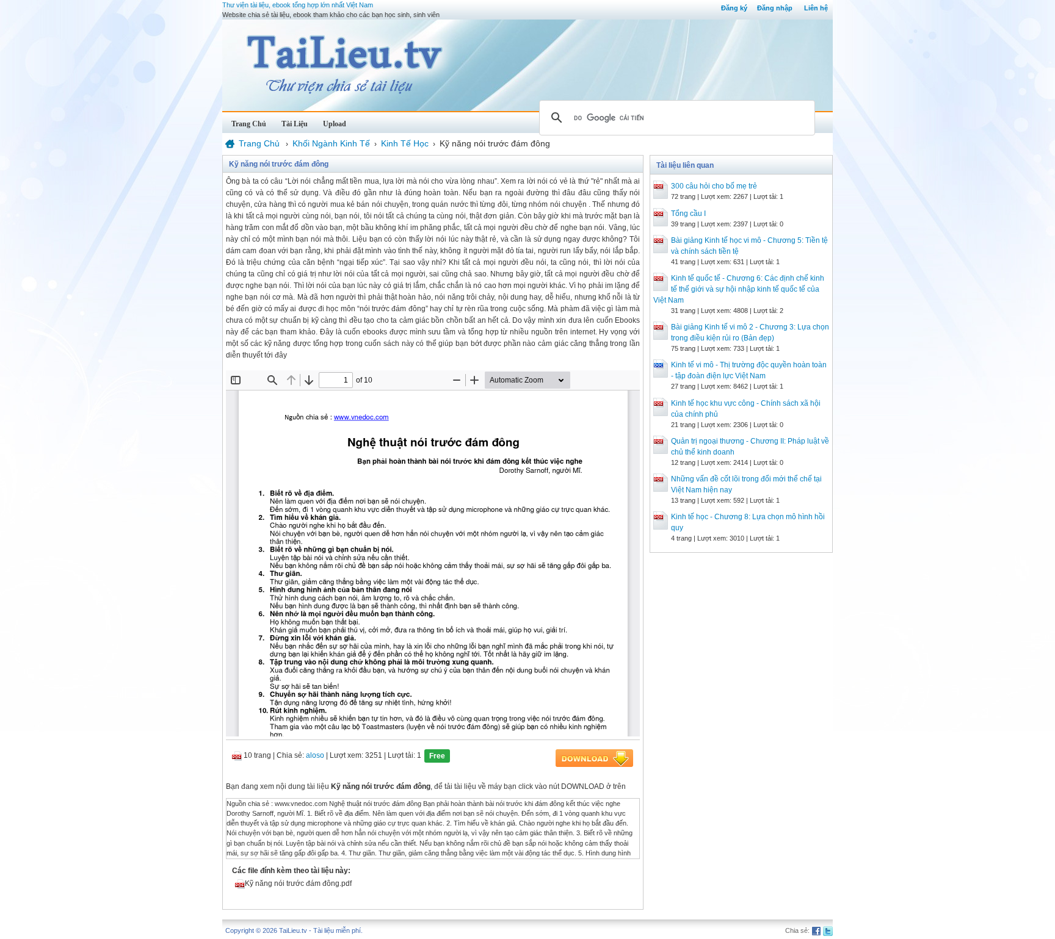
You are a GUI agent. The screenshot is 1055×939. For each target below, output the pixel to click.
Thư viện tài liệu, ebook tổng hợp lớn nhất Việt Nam (297, 5)
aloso (315, 755)
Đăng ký (734, 8)
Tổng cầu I (688, 213)
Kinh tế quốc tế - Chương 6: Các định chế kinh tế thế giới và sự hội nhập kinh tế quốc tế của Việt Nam (738, 289)
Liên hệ (816, 8)
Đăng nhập (774, 8)
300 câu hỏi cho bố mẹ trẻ (714, 186)
